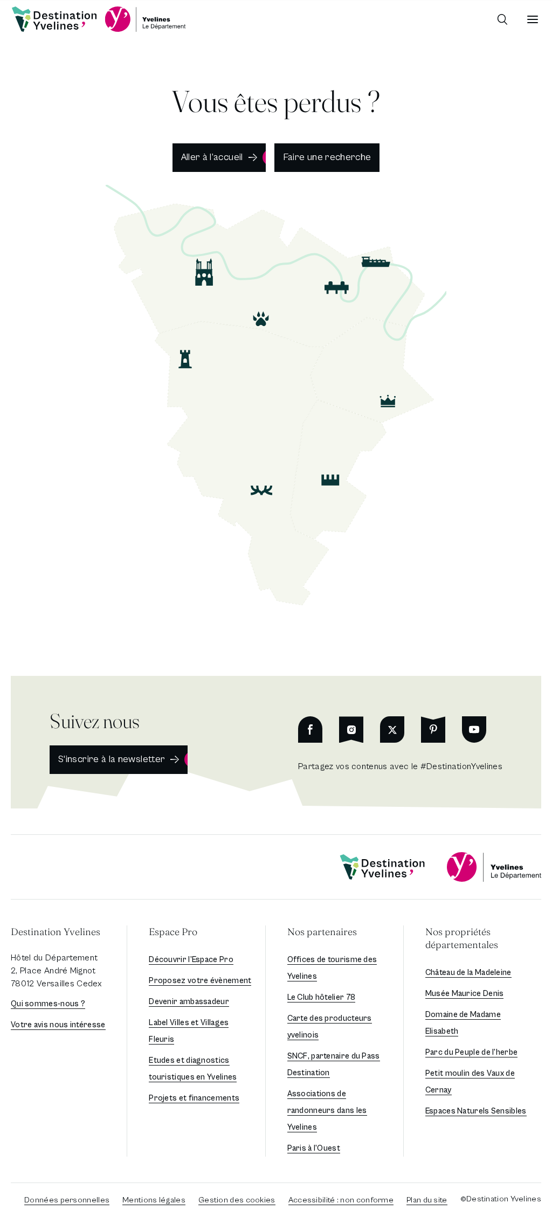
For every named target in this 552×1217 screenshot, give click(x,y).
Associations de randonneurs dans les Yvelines (327, 1110)
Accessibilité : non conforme (341, 1200)
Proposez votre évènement (200, 980)
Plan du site (426, 1200)
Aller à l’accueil (212, 157)
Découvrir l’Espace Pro (191, 959)
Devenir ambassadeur (189, 1001)
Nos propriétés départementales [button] (461, 938)
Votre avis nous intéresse (58, 1024)
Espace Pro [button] (173, 931)
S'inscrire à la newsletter (111, 759)
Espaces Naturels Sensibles (476, 1111)
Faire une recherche (327, 157)
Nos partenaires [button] (322, 931)
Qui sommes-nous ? (48, 1003)
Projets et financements (194, 1098)
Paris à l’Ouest (314, 1148)
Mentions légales (153, 1200)
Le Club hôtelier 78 (321, 997)
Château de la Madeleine (468, 972)
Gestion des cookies (236, 1200)
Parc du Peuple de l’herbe (471, 1052)
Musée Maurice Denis (464, 993)
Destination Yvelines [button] (55, 931)
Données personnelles (66, 1200)
